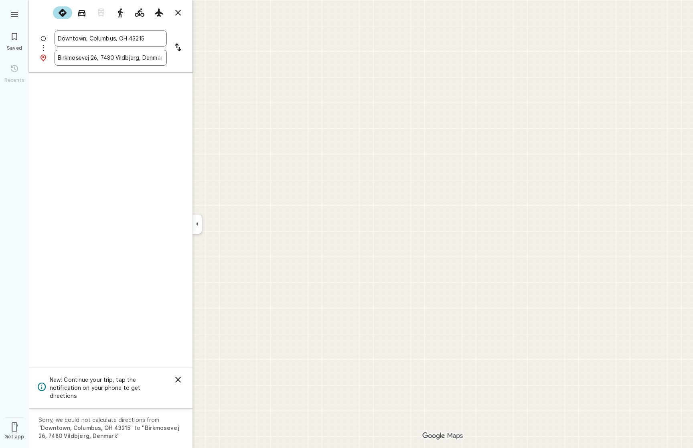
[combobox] (111, 38)
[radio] (62, 13)
